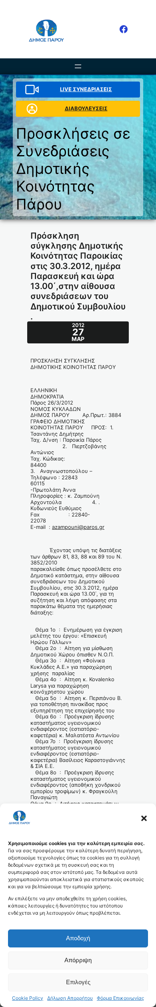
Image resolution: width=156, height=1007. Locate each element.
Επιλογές (78, 982)
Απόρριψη (78, 960)
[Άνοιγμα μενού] (78, 66)
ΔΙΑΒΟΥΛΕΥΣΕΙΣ (86, 108)
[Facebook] (123, 29)
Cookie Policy (27, 998)
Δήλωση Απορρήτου (70, 998)
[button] (144, 818)
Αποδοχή (78, 938)
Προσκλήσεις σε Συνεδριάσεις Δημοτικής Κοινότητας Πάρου (73, 168)
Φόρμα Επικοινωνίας (120, 998)
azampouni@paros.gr (78, 527)
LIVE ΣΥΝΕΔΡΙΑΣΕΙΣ (86, 89)
